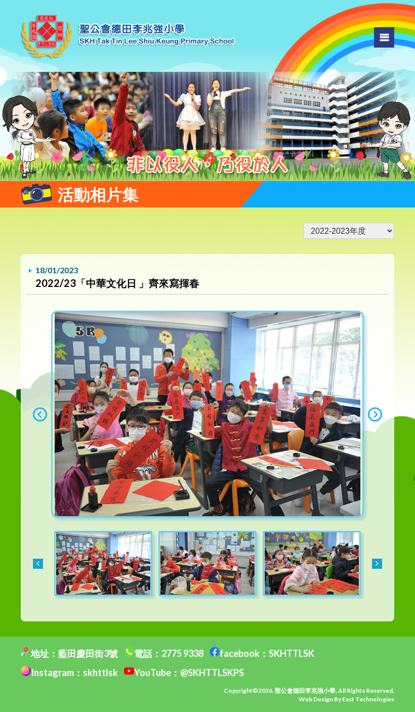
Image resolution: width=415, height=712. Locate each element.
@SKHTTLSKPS (212, 672)
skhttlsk (100, 672)
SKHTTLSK (291, 653)
